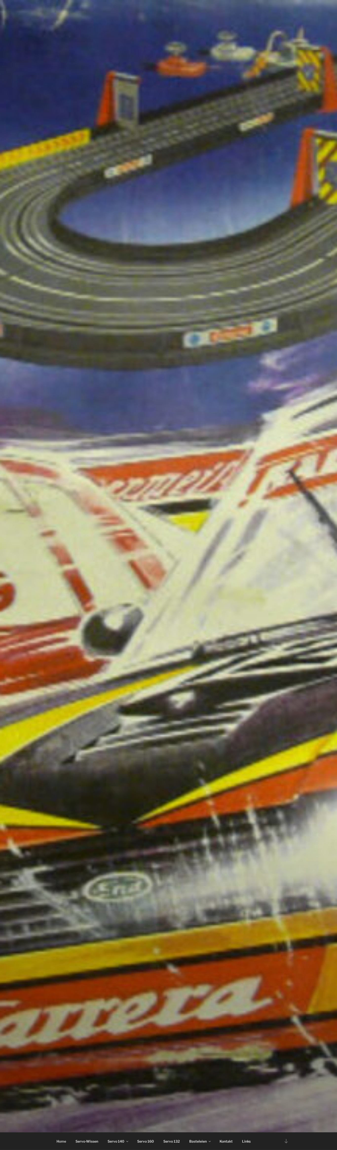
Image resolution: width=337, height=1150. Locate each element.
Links (246, 1141)
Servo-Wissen (86, 1141)
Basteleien (198, 1141)
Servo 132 (171, 1141)
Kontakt (226, 1141)
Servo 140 (116, 1141)
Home (61, 1141)
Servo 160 (145, 1141)
